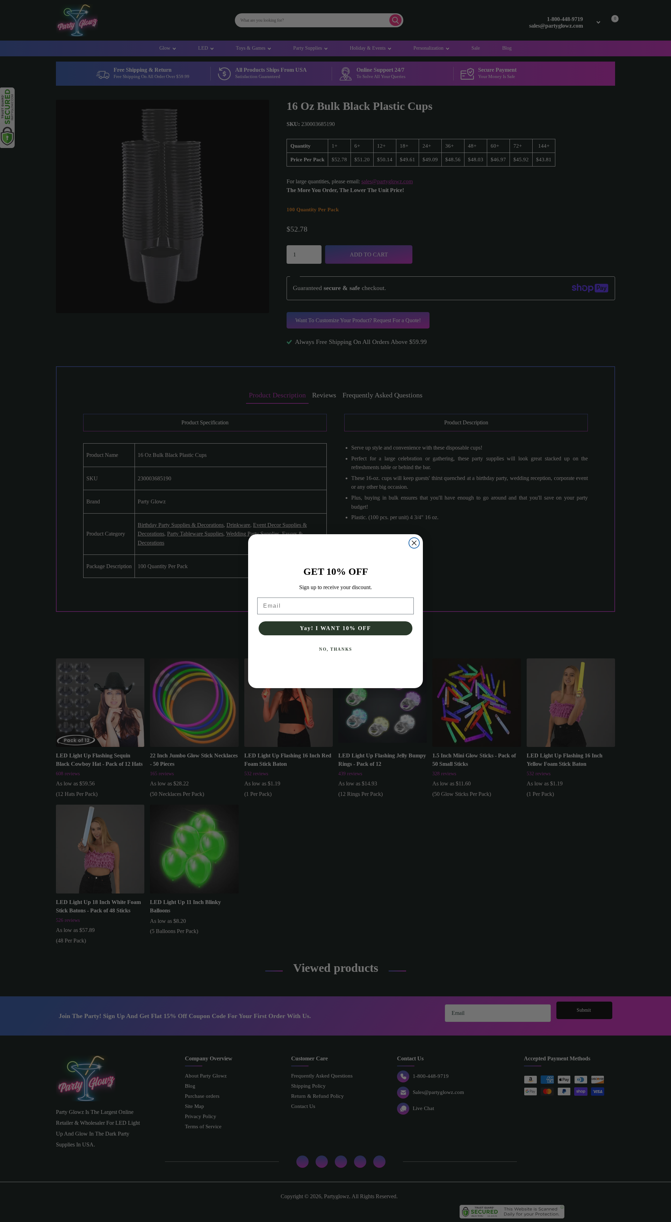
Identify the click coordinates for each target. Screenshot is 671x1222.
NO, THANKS (335, 649)
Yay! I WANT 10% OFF (335, 628)
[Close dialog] (414, 543)
